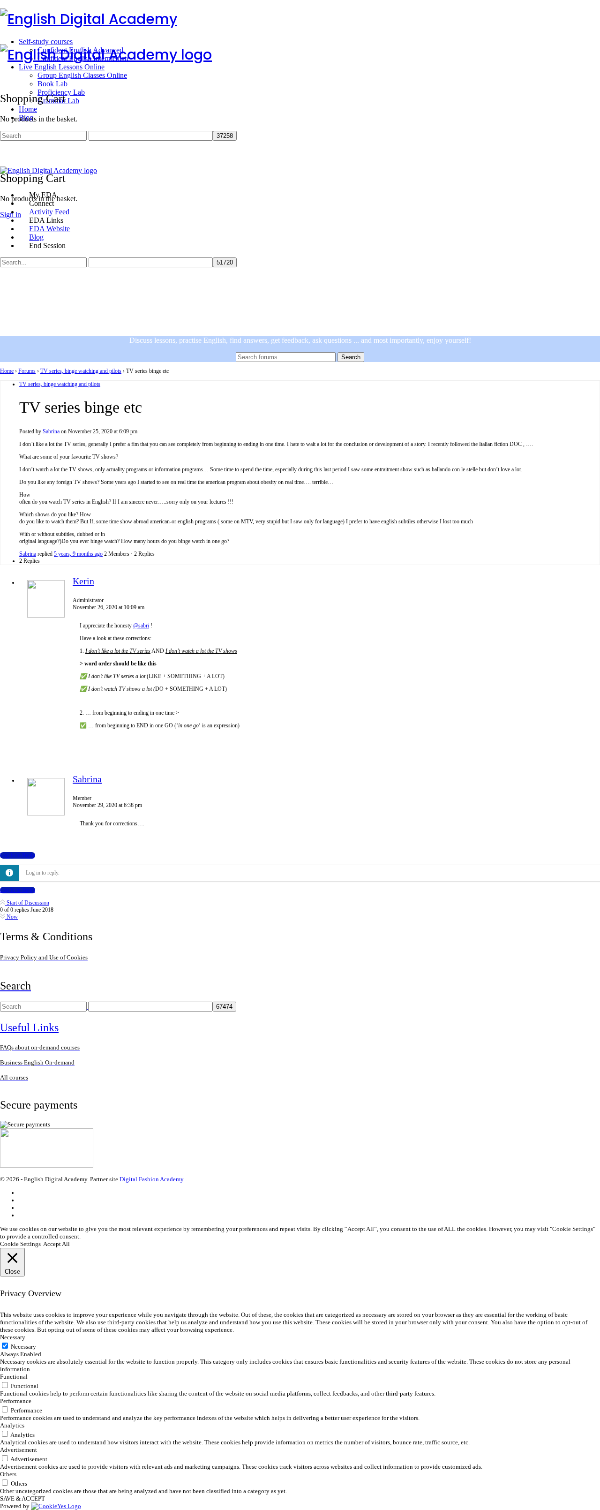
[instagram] (23, 1200)
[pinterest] (23, 1215)
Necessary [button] (12, 1337)
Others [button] (8, 1474)
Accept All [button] (56, 1243)
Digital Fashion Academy (151, 1179)
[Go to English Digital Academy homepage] (88, 19)
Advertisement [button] (18, 1449)
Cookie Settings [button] (20, 1243)
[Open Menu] (5, 40)
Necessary (23, 1346)
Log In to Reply (17, 855)
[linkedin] (23, 1207)
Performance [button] (15, 1400)
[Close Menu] (5, 179)
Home (7, 371)
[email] (23, 1192)
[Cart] (5, 158)
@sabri (141, 625)
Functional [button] (14, 1376)
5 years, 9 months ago (78, 554)
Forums (27, 371)
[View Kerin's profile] (46, 615)
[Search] (5, 149)
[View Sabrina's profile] (46, 813)
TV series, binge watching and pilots (80, 371)
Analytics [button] (12, 1425)
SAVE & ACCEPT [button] (22, 1498)
